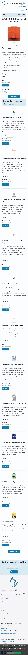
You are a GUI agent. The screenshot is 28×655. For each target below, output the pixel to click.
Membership (4, 598)
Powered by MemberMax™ (8, 641)
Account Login (4, 610)
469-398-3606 (4, 628)
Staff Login (4, 643)
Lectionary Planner (6, 614)
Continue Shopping (14, 96)
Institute (3, 602)
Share (15, 45)
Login (19, 6)
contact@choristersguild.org (8, 633)
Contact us (14, 572)
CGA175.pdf (5, 92)
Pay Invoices (24, 6)
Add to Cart (5, 85)
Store (2, 607)
